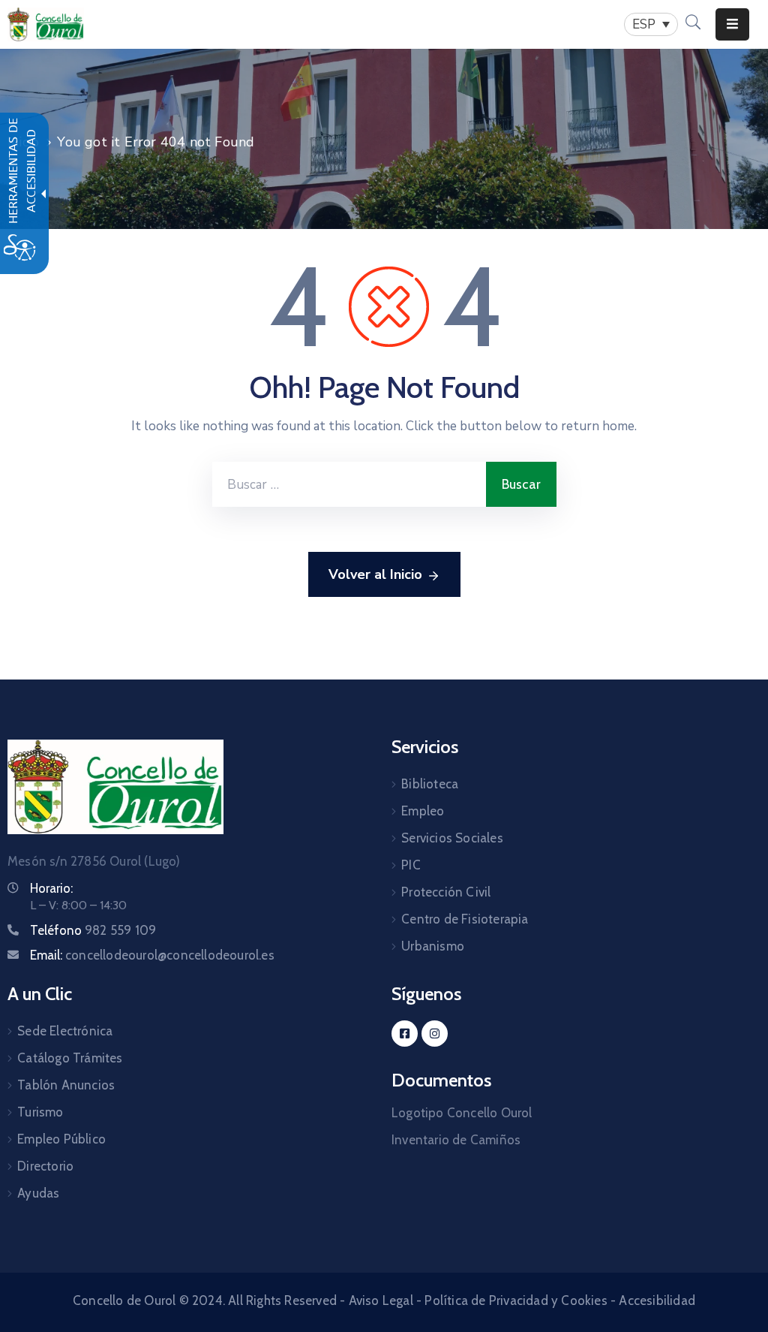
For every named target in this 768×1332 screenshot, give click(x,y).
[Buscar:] (349, 484)
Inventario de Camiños (456, 1139)
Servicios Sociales (452, 837)
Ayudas (38, 1193)
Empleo (422, 810)
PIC (411, 864)
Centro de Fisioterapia (464, 919)
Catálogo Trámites (69, 1057)
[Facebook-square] (405, 1033)
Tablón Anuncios (66, 1084)
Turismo (40, 1112)
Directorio (45, 1166)
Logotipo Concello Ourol (462, 1112)
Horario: (51, 888)
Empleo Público (61, 1139)
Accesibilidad (657, 1300)
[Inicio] (46, 24)
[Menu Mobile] (732, 24)
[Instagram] (435, 1033)
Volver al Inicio (375, 574)
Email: (152, 955)
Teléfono (93, 930)
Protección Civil (445, 892)
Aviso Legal (381, 1300)
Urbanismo (432, 946)
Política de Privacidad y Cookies (515, 1300)
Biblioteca (429, 783)
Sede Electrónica (64, 1030)
